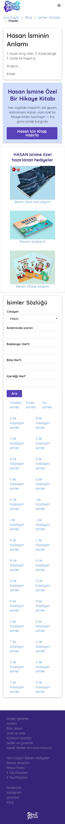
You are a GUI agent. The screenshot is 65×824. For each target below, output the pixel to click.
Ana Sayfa (11, 17)
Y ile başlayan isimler (17, 687)
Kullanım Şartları (18, 738)
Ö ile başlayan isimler (43, 585)
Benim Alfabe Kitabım (32, 286)
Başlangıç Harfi (18, 344)
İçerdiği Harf (16, 376)
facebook (13, 788)
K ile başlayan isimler (17, 544)
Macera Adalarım (32, 242)
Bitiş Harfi (14, 360)
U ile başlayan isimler (43, 646)
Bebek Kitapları (18, 763)
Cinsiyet (13, 311)
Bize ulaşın (14, 728)
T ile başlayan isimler (17, 646)
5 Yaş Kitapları (17, 772)
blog (9, 802)
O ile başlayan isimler (17, 585)
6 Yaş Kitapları (17, 777)
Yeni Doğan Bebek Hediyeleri (28, 758)
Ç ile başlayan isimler (43, 443)
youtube (12, 797)
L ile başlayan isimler (43, 544)
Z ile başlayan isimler (43, 687)
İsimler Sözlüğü (49, 17)
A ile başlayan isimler (17, 423)
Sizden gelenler (17, 719)
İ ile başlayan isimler (17, 524)
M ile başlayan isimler (17, 565)
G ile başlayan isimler (43, 484)
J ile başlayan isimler (43, 524)
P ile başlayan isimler (17, 605)
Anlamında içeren (20, 328)
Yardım (11, 723)
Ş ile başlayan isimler (43, 626)
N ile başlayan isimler (43, 565)
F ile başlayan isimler (17, 484)
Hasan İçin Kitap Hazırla (32, 133)
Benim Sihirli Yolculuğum (33, 202)
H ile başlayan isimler (17, 504)
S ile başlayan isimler (17, 626)
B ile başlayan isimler (43, 423)
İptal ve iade (15, 733)
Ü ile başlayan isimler (17, 666)
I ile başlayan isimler (43, 504)
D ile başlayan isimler (17, 463)
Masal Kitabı (15, 768)
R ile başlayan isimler (43, 605)
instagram (14, 792)
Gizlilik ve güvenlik (19, 743)
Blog (28, 17)
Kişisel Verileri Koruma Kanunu (29, 748)
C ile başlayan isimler (17, 443)
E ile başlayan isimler (43, 463)
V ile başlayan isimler (43, 666)
